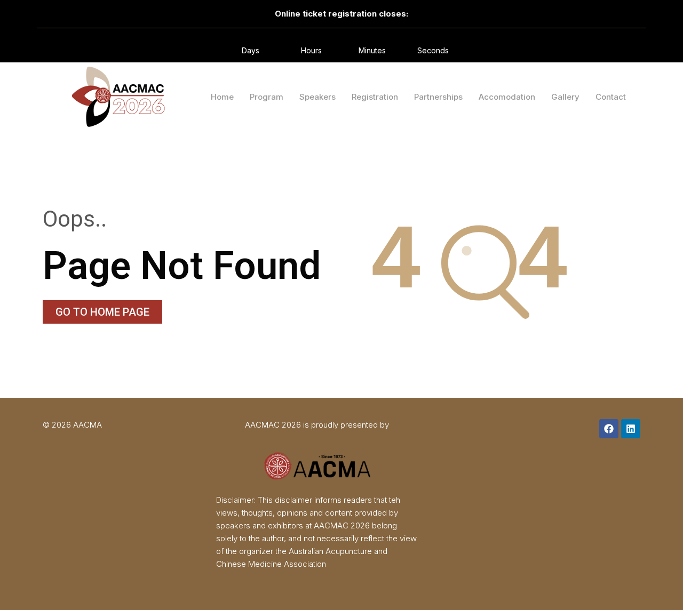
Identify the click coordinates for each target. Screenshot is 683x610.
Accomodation (507, 97)
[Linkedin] (630, 428)
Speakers (317, 97)
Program (266, 97)
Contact (610, 97)
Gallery (565, 97)
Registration (375, 97)
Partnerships (438, 97)
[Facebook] (608, 428)
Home (222, 97)
